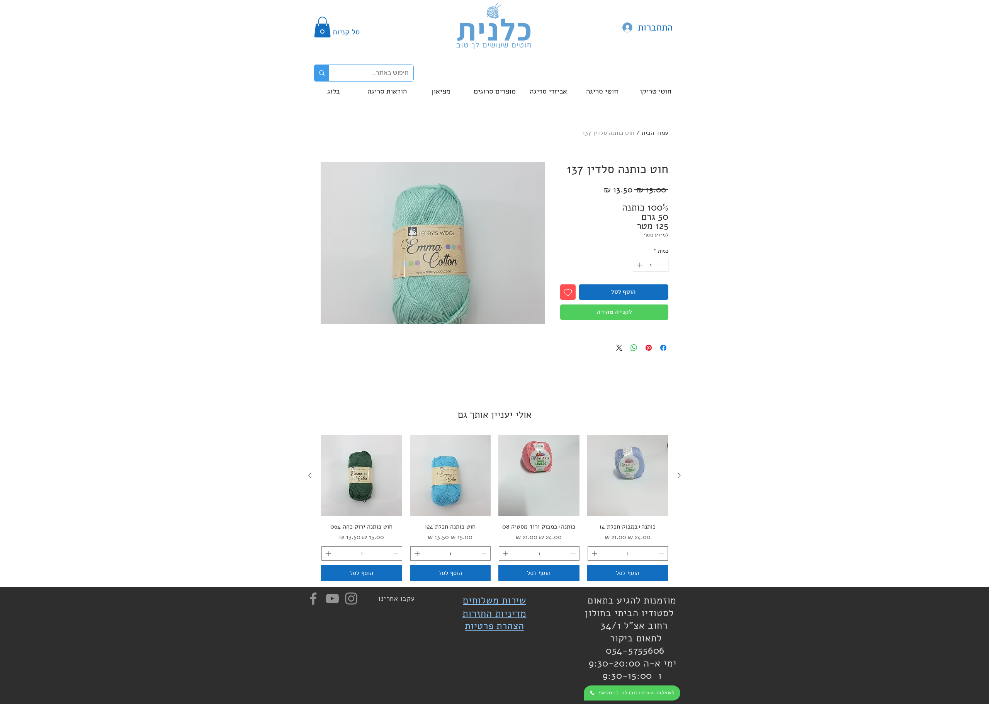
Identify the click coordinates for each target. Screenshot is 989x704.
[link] (322, 27)
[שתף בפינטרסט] (648, 347)
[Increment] (639, 265)
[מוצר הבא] (309, 475)
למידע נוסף (656, 234)
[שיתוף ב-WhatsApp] (634, 347)
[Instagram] (351, 598)
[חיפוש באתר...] (321, 73)
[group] (494, 508)
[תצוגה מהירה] (627, 475)
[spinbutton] (651, 265)
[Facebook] (313, 598)
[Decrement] (662, 265)
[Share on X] (619, 347)
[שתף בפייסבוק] (663, 347)
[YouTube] (332, 598)
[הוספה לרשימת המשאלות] (568, 292)
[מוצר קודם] (679, 475)
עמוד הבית (655, 133)
